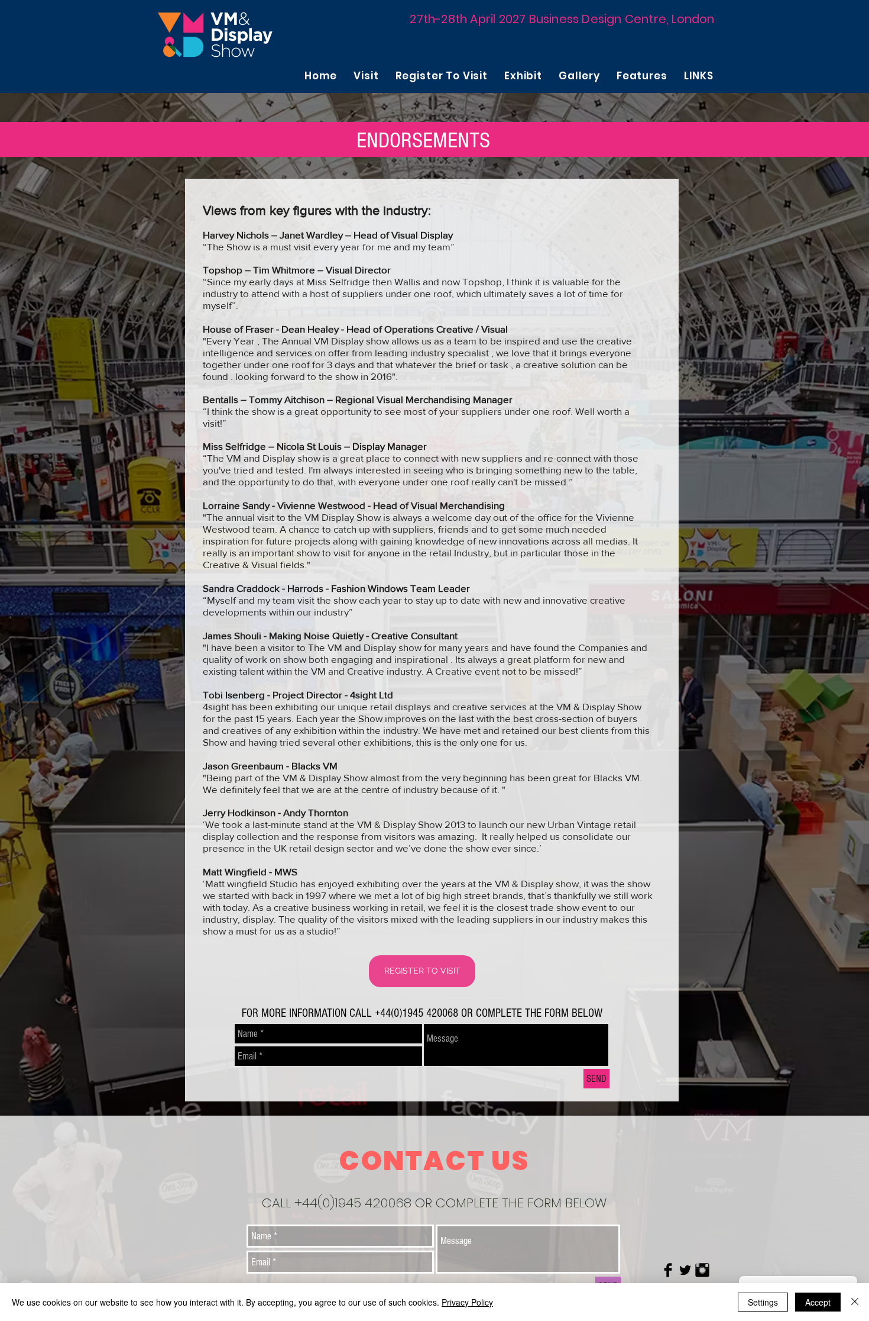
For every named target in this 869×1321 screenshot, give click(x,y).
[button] (366, 75)
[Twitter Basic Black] (685, 1270)
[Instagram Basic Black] (702, 1270)
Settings (763, 1302)
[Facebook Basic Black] (668, 1270)
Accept (818, 1302)
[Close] (855, 1302)
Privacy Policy (467, 1302)
